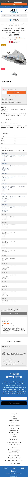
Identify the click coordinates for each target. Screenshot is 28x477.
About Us (14, 417)
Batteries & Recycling (14, 420)
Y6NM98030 (4, 173)
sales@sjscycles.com (15, 458)
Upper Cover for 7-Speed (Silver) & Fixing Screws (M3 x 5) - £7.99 (5, 168)
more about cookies (18, 2)
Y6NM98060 (4, 204)
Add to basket (22, 155)
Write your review (14, 39)
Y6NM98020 (4, 163)
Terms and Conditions (14, 432)
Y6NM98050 (4, 194)
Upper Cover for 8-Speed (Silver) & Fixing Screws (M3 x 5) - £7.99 (5, 189)
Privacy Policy (14, 434)
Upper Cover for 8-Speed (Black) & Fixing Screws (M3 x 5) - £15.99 (5, 178)
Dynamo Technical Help (14, 444)
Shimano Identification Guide (14, 442)
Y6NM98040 (4, 184)
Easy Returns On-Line (14, 430)
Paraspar (16, 476)
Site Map (14, 436)
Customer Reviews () (7, 38)
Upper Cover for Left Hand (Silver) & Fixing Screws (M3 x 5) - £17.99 (5, 209)
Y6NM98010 (4, 153)
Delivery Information (14, 428)
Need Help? (14, 422)
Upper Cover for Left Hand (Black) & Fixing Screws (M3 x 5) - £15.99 (5, 199)
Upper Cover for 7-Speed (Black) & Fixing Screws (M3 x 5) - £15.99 (5, 158)
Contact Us (14, 418)
